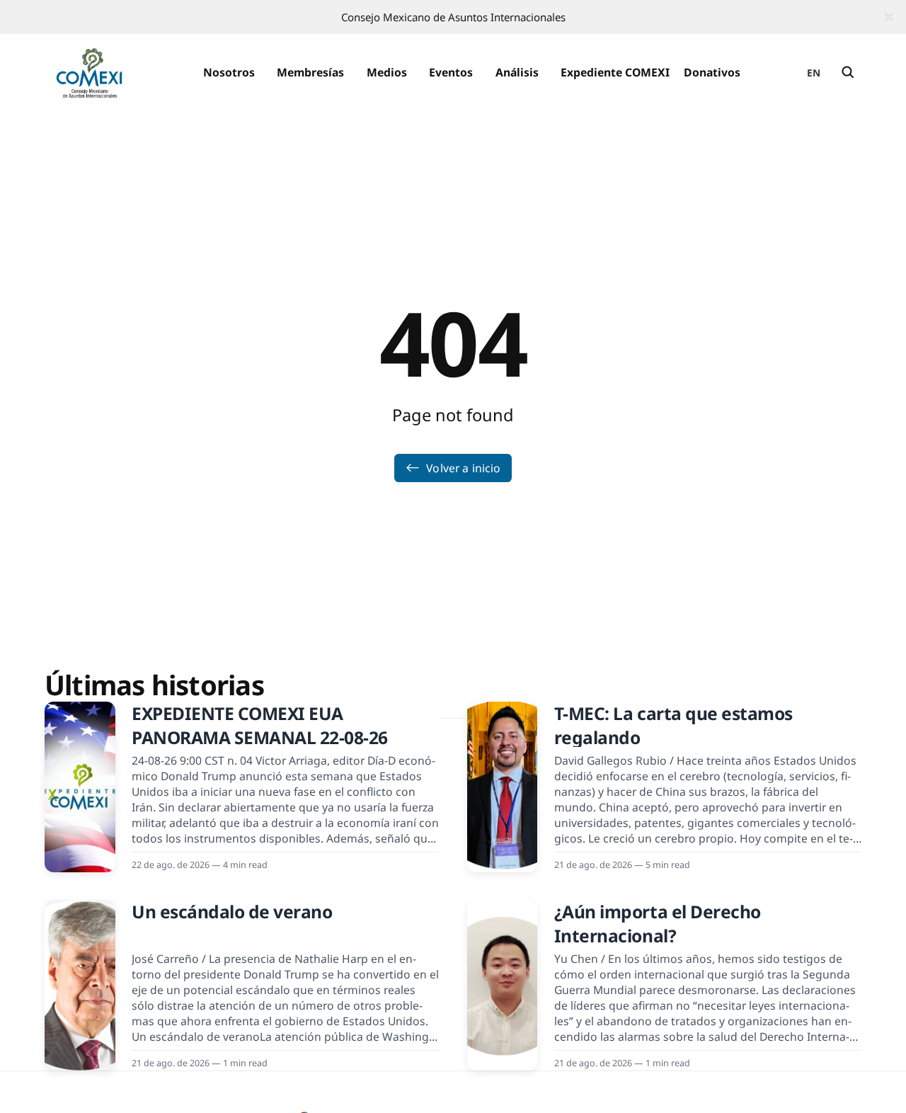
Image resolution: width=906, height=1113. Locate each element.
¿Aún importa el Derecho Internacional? (657, 923)
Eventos (451, 72)
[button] (228, 72)
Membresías (310, 72)
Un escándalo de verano (232, 911)
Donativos (712, 72)
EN (814, 72)
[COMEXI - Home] (89, 72)
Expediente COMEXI (615, 72)
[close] (889, 17)
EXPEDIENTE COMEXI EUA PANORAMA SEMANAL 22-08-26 (260, 725)
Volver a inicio (463, 468)
